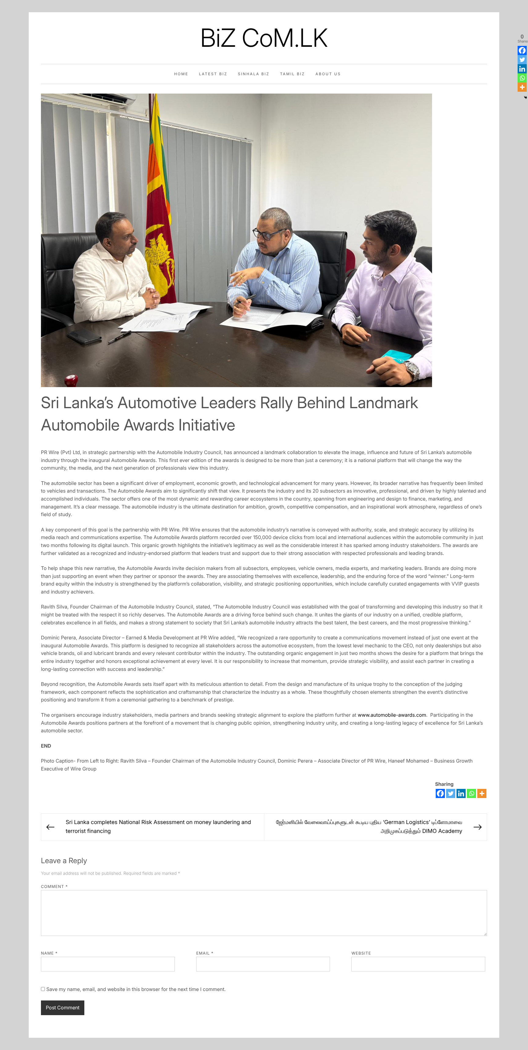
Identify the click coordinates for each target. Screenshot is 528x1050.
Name (49, 953)
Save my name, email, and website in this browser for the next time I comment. (136, 989)
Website (361, 953)
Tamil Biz (292, 74)
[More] (481, 793)
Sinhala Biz (254, 74)
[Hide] (525, 97)
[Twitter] (450, 793)
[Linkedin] (461, 793)
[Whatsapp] (471, 793)
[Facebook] (440, 793)
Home (181, 74)
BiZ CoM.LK (264, 38)
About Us (328, 74)
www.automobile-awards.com (392, 715)
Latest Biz (213, 74)
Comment (54, 886)
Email (205, 953)
